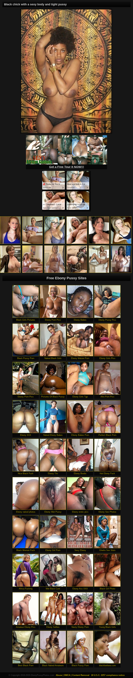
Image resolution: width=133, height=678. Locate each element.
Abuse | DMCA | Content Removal (72, 675)
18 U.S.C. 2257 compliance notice (108, 675)
